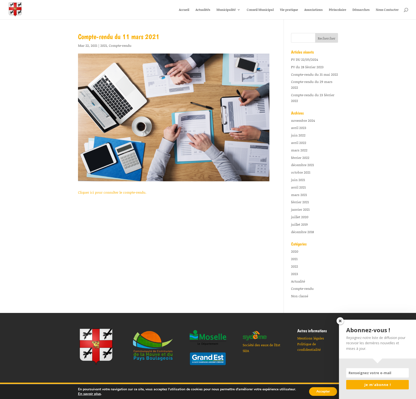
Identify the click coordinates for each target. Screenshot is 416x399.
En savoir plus (89, 394)
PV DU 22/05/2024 (304, 59)
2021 (103, 45)
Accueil (184, 10)
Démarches (361, 10)
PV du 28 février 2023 (307, 66)
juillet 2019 (299, 224)
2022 (294, 266)
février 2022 (300, 157)
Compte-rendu (120, 45)
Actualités (202, 10)
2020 (294, 251)
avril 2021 (298, 187)
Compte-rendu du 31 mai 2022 (314, 74)
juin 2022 (298, 135)
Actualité (298, 281)
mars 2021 (299, 194)
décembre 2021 (302, 164)
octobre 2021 (300, 172)
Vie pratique (289, 10)
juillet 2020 (299, 216)
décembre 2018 (302, 231)
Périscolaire (337, 10)
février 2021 (300, 201)
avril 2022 (298, 142)
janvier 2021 (300, 209)
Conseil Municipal (260, 10)
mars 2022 (299, 150)
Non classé (299, 295)
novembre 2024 (303, 120)
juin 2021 (298, 179)
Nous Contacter (387, 10)
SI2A (246, 350)
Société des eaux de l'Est (261, 344)
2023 (294, 273)
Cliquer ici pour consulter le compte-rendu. (112, 192)
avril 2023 (298, 127)
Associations (313, 10)
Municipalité (226, 10)
